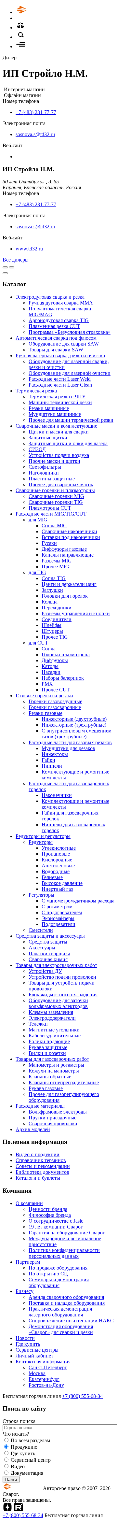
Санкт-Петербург (48, 1367)
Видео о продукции (37, 1154)
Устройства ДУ (45, 971)
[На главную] (40, 12)
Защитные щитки (48, 437)
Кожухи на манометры (54, 1070)
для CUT (38, 643)
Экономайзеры (58, 918)
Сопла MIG (54, 525)
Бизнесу (24, 1291)
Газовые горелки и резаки (44, 695)
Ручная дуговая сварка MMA (61, 303)
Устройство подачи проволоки (62, 977)
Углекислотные (59, 848)
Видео (18, 1466)
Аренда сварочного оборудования (66, 1297)
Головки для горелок (65, 596)
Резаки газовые (45, 713)
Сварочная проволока (53, 1123)
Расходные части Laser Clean (60, 385)
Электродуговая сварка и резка (50, 297)
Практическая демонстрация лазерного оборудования (60, 1311)
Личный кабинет (34, 1355)
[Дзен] (7, 1509)
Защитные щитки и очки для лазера (68, 443)
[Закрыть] (5, 273)
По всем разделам (30, 1440)
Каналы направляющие (68, 555)
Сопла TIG (54, 578)
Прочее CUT (56, 689)
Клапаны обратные (50, 1076)
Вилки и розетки (47, 1053)
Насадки (51, 672)
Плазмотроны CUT (50, 508)
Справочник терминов (41, 1160)
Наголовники (44, 473)
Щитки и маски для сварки (59, 431)
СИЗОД (37, 449)
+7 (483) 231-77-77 (36, 112)
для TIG (37, 572)
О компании (29, 1203)
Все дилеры (16, 260)
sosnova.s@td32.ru (35, 134)
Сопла (49, 648)
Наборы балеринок (63, 678)
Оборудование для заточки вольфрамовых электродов (58, 1003)
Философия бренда (50, 1215)
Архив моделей (33, 1129)
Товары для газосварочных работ (52, 1059)
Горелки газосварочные (55, 707)
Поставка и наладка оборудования (67, 1303)
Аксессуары (42, 947)
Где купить (28, 1344)
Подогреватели (58, 924)
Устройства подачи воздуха (59, 455)
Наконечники (57, 795)
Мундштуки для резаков (68, 748)
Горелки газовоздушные (55, 701)
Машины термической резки (60, 402)
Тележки (38, 1024)
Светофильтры (45, 467)
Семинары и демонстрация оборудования (59, 1282)
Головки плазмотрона (66, 654)
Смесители (41, 930)
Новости (25, 1338)
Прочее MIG (55, 566)
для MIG (38, 519)
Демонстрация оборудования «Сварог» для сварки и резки (61, 1329)
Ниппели (52, 766)
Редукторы (41, 842)
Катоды (50, 666)
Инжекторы (55, 754)
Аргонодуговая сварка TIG (59, 320)
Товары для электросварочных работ (56, 965)
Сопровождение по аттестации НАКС (71, 1320)
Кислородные (57, 859)
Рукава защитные (48, 1047)
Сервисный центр (31, 1460)
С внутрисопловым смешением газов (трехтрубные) (76, 733)
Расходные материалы (40, 1106)
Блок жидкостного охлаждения (63, 994)
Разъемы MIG (57, 560)
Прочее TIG (55, 637)
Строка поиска (19, 1421)
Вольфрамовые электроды (58, 1112)
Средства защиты (48, 942)
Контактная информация (43, 1361)
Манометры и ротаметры (56, 1065)
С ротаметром (57, 906)
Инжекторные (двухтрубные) (74, 719)
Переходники (57, 607)
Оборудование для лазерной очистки (69, 373)
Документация (27, 1473)
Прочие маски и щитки (54, 461)
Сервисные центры (37, 1350)
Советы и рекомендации (43, 1166)
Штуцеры (52, 631)
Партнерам (28, 1262)
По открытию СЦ (48, 1273)
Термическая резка (36, 390)
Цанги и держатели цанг (69, 584)
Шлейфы (51, 625)
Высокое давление (62, 883)
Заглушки (52, 590)
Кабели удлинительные (55, 1035)
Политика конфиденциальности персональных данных (64, 1253)
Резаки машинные (49, 408)
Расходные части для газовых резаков (70, 742)
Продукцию (24, 1447)
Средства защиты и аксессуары (50, 936)
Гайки (48, 760)
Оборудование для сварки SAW (64, 344)
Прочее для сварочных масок (61, 484)
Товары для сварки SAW (56, 349)
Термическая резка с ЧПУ (57, 396)
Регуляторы (41, 895)
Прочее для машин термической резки (71, 420)
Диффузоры (55, 660)
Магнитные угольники (54, 1029)
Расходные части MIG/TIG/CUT (51, 514)
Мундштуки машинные (55, 414)
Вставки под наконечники (71, 537)
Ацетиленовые (58, 865)
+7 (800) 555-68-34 (82, 1396)
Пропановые (56, 854)
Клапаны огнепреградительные (64, 1082)
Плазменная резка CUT (54, 326)
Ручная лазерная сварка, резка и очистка (60, 355)
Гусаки (49, 543)
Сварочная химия (48, 959)
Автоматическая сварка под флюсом (56, 338)
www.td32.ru (29, 248)
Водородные (56, 871)
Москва (37, 1373)
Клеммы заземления (51, 1012)
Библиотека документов (42, 1172)
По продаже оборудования (58, 1268)
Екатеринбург (44, 1379)
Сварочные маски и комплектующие (56, 426)
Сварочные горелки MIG (56, 496)
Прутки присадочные (52, 1117)
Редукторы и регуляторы (43, 836)
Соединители (57, 619)
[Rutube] (18, 1509)
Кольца (50, 601)
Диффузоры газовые (64, 549)
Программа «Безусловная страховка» (69, 332)
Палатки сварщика (49, 953)
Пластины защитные (52, 478)
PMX (47, 684)
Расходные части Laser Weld (60, 379)
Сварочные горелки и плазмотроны (55, 490)
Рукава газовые (46, 1088)
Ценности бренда (48, 1209)
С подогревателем (62, 912)
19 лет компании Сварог (56, 1227)
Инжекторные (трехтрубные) (74, 725)
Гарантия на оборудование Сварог (67, 1232)
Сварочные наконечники (69, 531)
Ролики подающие (49, 1041)
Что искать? (16, 1434)
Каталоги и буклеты (38, 1178)
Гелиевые (52, 877)
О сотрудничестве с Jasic (56, 1221)
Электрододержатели (52, 1018)
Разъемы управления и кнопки (76, 613)
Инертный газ (57, 889)
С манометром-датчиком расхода (78, 900)
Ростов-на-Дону (46, 1385)
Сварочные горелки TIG (56, 502)
